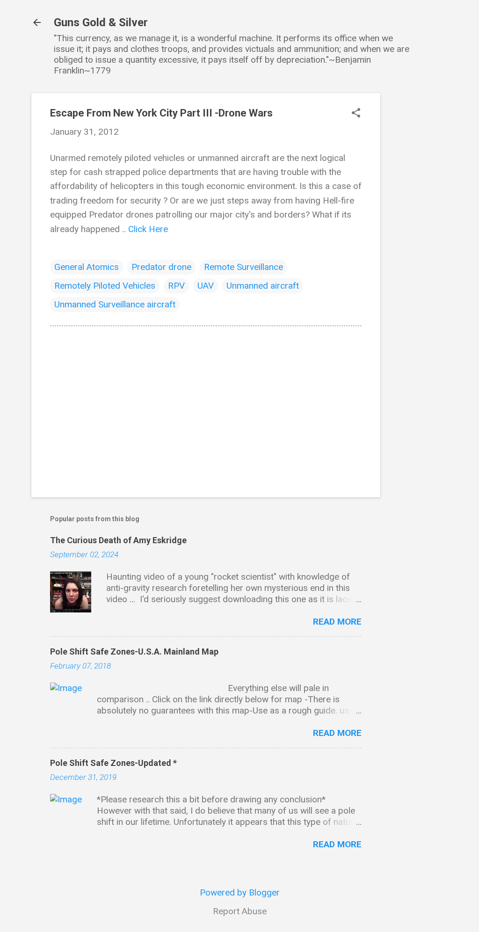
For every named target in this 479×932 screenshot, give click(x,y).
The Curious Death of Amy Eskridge (118, 540)
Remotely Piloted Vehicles (104, 285)
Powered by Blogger (240, 892)
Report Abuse (240, 911)
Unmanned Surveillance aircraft (114, 304)
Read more (337, 621)
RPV (176, 285)
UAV (205, 285)
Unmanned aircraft (262, 285)
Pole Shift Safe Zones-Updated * (113, 763)
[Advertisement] (418, 233)
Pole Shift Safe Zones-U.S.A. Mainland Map (134, 651)
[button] (356, 114)
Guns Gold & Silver (101, 22)
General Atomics (86, 267)
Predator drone (161, 267)
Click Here (148, 229)
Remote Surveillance (243, 267)
